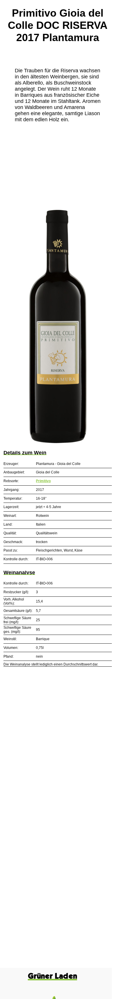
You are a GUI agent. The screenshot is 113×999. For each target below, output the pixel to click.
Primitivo (43, 481)
